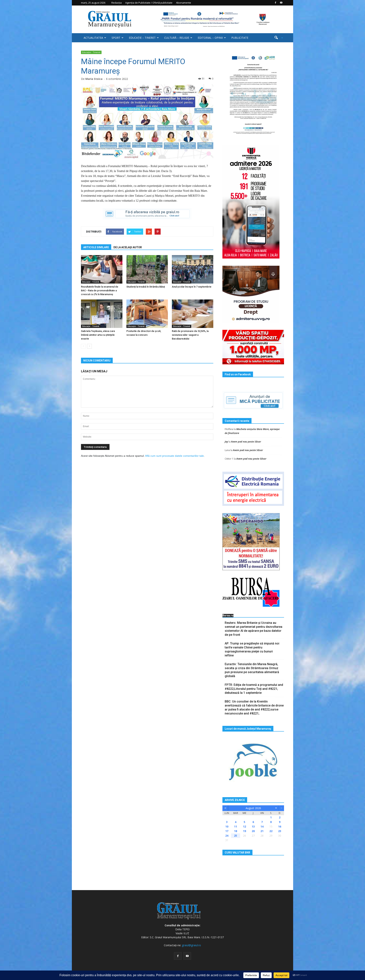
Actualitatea (93, 37)
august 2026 (253, 808)
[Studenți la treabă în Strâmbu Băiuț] (147, 269)
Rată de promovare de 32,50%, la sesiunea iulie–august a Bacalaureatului (190, 335)
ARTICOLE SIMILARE (96, 247)
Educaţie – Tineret (142, 37)
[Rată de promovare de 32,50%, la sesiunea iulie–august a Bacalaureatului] (192, 313)
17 (226, 831)
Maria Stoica (93, 79)
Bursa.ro (227, 615)
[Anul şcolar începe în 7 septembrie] (192, 269)
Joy (226, 441)
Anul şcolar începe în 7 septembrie (191, 286)
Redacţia (116, 2)
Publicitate (239, 37)
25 (235, 835)
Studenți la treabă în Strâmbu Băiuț (145, 286)
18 (235, 831)
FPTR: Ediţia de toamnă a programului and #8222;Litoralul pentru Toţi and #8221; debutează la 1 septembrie (254, 689)
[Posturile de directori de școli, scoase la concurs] (147, 313)
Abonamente (183, 2)
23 (279, 831)
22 (270, 831)
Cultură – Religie (176, 37)
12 (244, 826)
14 (261, 826)
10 (226, 826)
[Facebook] (275, 2)
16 (279, 826)
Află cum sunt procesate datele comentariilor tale (174, 455)
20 (253, 831)
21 (261, 831)
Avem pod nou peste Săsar (246, 441)
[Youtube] (281, 2)
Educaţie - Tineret (91, 52)
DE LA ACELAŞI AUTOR (127, 247)
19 (244, 831)
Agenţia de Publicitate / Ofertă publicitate (148, 2)
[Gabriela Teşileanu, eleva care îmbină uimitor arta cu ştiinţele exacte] (101, 313)
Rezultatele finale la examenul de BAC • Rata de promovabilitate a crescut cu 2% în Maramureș (99, 290)
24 (226, 835)
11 (235, 826)
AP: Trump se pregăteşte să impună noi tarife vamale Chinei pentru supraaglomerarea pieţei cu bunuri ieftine (252, 649)
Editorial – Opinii (210, 37)
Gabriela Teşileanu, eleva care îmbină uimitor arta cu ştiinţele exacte (98, 335)
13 (253, 826)
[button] (277, 37)
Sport (116, 37)
